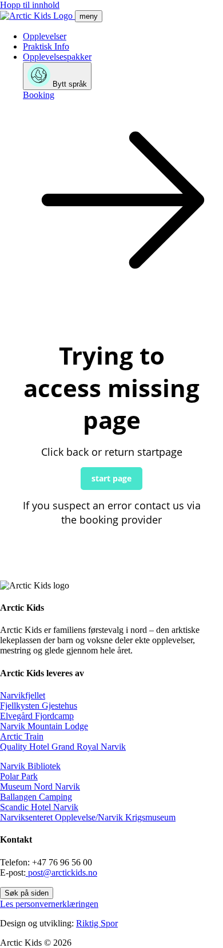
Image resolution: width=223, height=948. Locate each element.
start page (111, 478)
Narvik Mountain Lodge (44, 726)
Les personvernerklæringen (49, 904)
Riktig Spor (97, 923)
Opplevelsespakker (57, 57)
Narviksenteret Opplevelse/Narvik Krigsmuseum (88, 817)
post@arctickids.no (61, 872)
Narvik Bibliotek (30, 766)
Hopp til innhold (29, 5)
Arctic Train (21, 736)
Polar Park (19, 776)
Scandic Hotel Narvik (39, 807)
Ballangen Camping (36, 797)
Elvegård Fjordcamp (37, 716)
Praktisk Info (46, 46)
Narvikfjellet (22, 695)
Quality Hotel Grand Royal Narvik (63, 746)
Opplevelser (44, 36)
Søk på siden (27, 893)
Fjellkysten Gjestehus (38, 705)
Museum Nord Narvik (40, 786)
